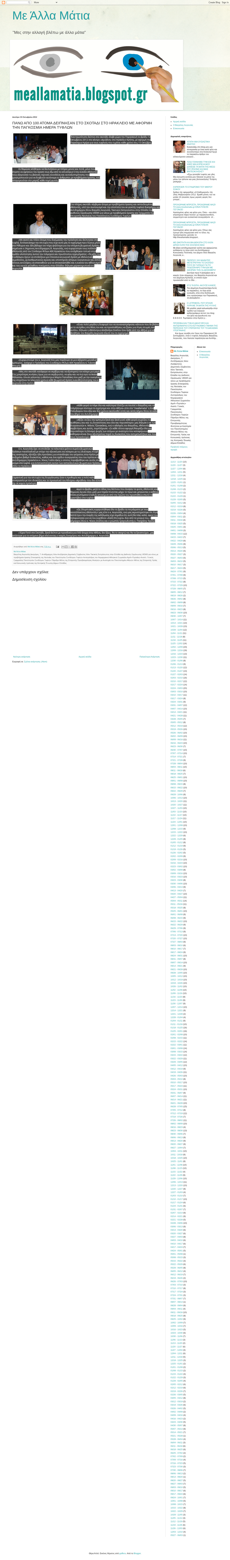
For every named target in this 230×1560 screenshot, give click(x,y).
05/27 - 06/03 (177, 558)
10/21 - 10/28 (177, 626)
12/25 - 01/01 (177, 482)
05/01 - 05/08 (177, 1254)
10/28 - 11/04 (177, 630)
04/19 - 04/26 (177, 1072)
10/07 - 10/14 (177, 619)
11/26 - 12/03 (177, 1528)
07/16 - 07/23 (177, 1463)
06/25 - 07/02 (177, 1453)
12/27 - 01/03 (177, 1192)
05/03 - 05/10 (177, 1079)
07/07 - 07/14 (177, 753)
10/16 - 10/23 (177, 1329)
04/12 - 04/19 (177, 1069)
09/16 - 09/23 (177, 609)
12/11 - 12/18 (177, 475)
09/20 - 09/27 (177, 1144)
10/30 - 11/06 (177, 1336)
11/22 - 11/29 (176, 1175)
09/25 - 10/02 (177, 1319)
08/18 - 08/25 (177, 774)
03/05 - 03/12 (177, 1398)
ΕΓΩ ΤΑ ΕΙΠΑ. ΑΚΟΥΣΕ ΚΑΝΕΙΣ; (201, 285)
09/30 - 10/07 (177, 616)
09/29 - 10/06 (177, 794)
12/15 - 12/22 (177, 832)
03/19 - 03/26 (177, 1405)
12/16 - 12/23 (177, 654)
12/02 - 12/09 (177, 647)
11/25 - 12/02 (177, 643)
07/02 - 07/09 (177, 1456)
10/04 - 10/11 (177, 1151)
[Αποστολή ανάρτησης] (57, 547)
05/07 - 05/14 (177, 1429)
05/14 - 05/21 (177, 1432)
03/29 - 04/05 (177, 1062)
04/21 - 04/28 (177, 715)
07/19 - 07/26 (177, 1117)
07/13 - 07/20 (177, 935)
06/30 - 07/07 (177, 750)
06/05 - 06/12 (177, 1271)
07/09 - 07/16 (177, 1460)
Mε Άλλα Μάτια (181, 351)
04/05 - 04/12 (177, 1065)
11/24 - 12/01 (177, 822)
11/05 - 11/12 (176, 1518)
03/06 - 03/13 (177, 1226)
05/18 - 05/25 (177, 908)
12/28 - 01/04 (177, 1017)
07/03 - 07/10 (177, 1285)
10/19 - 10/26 (177, 983)
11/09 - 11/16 (176, 993)
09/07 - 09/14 (177, 962)
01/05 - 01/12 (177, 842)
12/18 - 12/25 (177, 479)
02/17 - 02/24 (177, 685)
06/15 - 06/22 (177, 921)
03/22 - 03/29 (177, 1058)
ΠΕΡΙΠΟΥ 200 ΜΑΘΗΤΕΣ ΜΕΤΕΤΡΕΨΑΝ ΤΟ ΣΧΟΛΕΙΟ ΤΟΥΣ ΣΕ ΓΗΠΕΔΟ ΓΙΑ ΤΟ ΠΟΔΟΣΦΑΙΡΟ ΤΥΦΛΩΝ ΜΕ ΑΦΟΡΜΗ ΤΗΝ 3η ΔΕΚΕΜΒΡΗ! (201, 265)
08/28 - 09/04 (177, 1305)
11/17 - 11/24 (176, 818)
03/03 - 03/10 (177, 691)
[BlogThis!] (66, 546)
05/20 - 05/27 (177, 554)
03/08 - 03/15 (177, 1052)
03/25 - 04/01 (177, 527)
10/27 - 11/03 (177, 808)
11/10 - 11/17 (176, 815)
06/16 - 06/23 (177, 743)
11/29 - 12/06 (177, 1178)
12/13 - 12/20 (177, 1185)
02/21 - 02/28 (177, 1220)
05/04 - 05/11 (177, 901)
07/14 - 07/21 (177, 757)
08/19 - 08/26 (177, 595)
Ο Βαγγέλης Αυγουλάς (183, 125)
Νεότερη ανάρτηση (21, 657)
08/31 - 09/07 (177, 959)
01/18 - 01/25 (177, 1027)
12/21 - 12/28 (177, 1014)
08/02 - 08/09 (177, 1124)
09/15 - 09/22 (177, 787)
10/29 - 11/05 (177, 1515)
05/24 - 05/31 (177, 1089)
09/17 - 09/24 (177, 1494)
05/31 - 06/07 (177, 1093)
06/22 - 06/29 (177, 925)
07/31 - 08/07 (177, 1298)
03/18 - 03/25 (177, 523)
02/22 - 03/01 (177, 1045)
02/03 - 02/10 (177, 678)
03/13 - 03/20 (177, 1230)
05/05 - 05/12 (177, 722)
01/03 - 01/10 (177, 1196)
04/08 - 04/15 (177, 534)
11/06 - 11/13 (176, 1340)
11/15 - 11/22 (176, 1172)
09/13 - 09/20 (177, 1141)
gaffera (122, 1553)
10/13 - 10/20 (177, 801)
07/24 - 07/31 (177, 1295)
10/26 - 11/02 (177, 986)
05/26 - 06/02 (177, 733)
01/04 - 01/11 (177, 1021)
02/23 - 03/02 (177, 866)
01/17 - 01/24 (177, 1202)
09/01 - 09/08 (177, 781)
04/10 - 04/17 (177, 1244)
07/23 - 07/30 (177, 1466)
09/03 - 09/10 (177, 1487)
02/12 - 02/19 (177, 506)
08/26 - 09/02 (177, 599)
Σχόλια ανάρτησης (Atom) (35, 661)
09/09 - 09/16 (177, 606)
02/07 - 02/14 (177, 1213)
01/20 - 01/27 (177, 671)
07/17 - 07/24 (177, 1292)
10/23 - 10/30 (177, 1333)
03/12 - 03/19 (177, 1401)
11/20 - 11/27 (176, 465)
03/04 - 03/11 (177, 517)
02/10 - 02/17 (177, 681)
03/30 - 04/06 (177, 884)
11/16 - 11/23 (176, 997)
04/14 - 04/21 (177, 712)
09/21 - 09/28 (177, 969)
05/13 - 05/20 (177, 551)
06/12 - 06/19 (177, 1274)
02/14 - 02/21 (177, 1216)
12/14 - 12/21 (177, 1010)
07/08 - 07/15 (177, 578)
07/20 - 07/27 (177, 938)
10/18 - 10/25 (177, 1158)
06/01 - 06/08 (177, 914)
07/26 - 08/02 (177, 1120)
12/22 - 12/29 (177, 835)
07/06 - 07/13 (177, 931)
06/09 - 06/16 (177, 739)
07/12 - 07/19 (177, 1113)
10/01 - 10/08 (177, 1501)
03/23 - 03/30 (177, 880)
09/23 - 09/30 (177, 613)
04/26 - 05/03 (177, 1076)
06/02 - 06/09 (177, 736)
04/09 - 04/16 (177, 1415)
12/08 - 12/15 (177, 829)
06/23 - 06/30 (177, 746)
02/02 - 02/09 (177, 856)
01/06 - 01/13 (177, 664)
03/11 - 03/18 (177, 520)
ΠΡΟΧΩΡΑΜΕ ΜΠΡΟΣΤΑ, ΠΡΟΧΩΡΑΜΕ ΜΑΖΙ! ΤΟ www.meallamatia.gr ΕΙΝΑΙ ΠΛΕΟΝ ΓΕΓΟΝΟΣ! (194, 207)
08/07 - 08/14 (177, 1302)
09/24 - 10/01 (177, 1497)
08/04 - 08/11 (177, 767)
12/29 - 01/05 (177, 839)
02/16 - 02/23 (177, 863)
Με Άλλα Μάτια (51, 15)
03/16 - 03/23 (177, 877)
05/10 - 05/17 (177, 1082)
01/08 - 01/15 (177, 489)
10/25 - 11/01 (177, 1161)
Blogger (137, 1553)
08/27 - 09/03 (177, 1484)
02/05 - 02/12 (177, 503)
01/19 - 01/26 (177, 849)
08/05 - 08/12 (177, 592)
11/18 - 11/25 (176, 640)
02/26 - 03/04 (177, 513)
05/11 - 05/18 (177, 904)
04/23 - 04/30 (177, 1422)
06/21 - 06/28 (177, 1103)
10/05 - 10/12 (177, 976)
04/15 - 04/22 (177, 537)
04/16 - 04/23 (177, 1419)
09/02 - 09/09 (177, 602)
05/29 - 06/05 (177, 1268)
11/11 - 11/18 (176, 637)
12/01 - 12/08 (177, 825)
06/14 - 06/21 (177, 1099)
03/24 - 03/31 (177, 702)
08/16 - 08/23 (177, 1127)
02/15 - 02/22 (177, 1041)
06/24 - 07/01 (177, 571)
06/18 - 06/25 (177, 1449)
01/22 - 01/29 (177, 496)
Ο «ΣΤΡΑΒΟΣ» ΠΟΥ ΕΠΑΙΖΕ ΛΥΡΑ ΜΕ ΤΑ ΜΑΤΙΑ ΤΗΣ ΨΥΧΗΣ (201, 304)
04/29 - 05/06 (177, 544)
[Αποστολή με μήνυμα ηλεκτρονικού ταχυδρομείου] (63, 546)
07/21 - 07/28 (177, 760)
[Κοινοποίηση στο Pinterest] (75, 546)
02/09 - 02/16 (177, 859)
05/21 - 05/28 (177, 1436)
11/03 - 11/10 (176, 812)
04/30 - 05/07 (177, 1425)
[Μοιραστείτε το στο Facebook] (72, 546)
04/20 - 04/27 (177, 894)
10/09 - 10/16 (177, 1326)
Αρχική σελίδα (85, 657)
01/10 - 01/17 (177, 1199)
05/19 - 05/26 (177, 729)
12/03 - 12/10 (177, 1532)
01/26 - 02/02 (177, 853)
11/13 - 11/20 (176, 462)
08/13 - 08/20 (177, 1477)
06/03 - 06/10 (177, 561)
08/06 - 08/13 (177, 1473)
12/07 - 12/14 (177, 1007)
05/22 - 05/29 (177, 1264)
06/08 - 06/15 (177, 918)
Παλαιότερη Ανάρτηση (150, 657)
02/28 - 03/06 (177, 1223)
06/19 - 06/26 (177, 1278)
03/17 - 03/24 (177, 698)
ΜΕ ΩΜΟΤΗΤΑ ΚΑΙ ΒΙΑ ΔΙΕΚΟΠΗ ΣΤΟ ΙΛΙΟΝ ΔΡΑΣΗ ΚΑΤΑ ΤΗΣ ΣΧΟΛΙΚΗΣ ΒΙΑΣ (193, 243)
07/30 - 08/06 (177, 1470)
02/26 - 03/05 (177, 1394)
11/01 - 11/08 (176, 1165)
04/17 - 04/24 (177, 1247)
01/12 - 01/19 (177, 846)
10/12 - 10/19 (177, 980)
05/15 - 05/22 (177, 1261)
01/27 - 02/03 (177, 674)
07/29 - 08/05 (177, 589)
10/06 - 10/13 (177, 798)
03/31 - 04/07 (177, 705)
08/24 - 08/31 (177, 956)
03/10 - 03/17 (177, 695)
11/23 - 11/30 (176, 1000)
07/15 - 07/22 (177, 582)
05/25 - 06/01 (177, 911)
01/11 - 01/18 (177, 1024)
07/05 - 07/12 (177, 1110)
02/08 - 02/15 (177, 1038)
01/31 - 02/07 (177, 1209)
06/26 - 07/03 (177, 1281)
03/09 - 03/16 (177, 873)
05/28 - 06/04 (177, 1439)
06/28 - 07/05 (177, 1106)
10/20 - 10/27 (177, 805)
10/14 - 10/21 (177, 623)
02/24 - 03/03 (177, 688)
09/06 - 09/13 (177, 1137)
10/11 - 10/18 (177, 1154)
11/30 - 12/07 (177, 1003)
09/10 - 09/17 (177, 1491)
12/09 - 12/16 (177, 650)
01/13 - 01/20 (177, 667)
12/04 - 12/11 (177, 472)
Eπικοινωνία (178, 128)
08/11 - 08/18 (177, 770)
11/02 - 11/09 (176, 990)
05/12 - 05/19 (177, 726)
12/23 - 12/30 (177, 657)
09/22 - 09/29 (177, 791)
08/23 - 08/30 (177, 1130)
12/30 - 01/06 (177, 660)
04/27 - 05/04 (177, 897)
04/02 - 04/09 (177, 1412)
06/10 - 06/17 (177, 564)
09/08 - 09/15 (177, 784)
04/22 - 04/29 (177, 541)
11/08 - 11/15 (176, 1168)
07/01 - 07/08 (177, 575)
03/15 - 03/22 (177, 1055)
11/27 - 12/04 (177, 469)
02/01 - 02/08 (177, 1034)
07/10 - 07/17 (177, 1288)
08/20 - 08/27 (177, 1480)
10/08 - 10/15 (177, 1504)
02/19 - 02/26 (177, 510)
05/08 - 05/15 (177, 1257)
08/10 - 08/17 (177, 949)
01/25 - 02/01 (177, 1031)
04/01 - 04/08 (177, 530)
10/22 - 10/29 (177, 1511)
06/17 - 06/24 (177, 568)
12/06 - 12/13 (177, 1182)
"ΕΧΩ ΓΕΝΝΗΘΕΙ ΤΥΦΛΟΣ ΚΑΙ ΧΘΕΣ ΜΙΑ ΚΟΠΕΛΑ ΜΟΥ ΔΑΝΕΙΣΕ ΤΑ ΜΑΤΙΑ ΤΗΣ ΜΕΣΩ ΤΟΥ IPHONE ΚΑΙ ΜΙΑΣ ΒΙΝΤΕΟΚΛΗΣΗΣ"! (201, 167)
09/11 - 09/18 (177, 1312)
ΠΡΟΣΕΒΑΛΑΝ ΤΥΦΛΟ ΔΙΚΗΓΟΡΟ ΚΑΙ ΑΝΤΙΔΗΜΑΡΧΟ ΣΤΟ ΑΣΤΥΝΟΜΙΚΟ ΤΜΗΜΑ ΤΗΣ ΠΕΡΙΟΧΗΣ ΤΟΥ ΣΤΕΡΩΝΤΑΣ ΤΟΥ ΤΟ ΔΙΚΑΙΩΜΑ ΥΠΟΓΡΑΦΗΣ (195, 327)
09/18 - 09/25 (177, 1316)
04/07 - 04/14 (177, 709)
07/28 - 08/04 (177, 763)
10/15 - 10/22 (177, 1508)
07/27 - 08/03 (177, 942)
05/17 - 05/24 (177, 1086)
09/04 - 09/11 (177, 1309)
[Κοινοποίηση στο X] (69, 546)
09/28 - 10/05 (177, 973)
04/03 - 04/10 (177, 1240)
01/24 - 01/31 (177, 1206)
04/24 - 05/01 (177, 1251)
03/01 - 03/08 (177, 1048)
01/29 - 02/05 (177, 499)
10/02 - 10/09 (177, 1323)
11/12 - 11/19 (176, 1521)
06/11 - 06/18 (177, 1446)
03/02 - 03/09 (177, 870)
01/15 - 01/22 (177, 492)
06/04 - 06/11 (177, 1442)
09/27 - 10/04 (177, 1148)
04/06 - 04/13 (177, 887)
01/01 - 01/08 (177, 486)
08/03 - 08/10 (177, 945)
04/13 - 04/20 (177, 890)
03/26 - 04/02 (177, 1408)
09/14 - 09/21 (177, 966)
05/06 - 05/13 (177, 547)
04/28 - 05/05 (177, 719)
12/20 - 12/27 (177, 1189)
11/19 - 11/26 (176, 1525)
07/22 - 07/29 (177, 585)
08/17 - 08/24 (177, 952)
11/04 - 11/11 (176, 633)
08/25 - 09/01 (177, 777)
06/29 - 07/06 (177, 928)
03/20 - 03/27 (177, 1233)
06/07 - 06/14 (177, 1096)
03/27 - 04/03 (177, 1237)
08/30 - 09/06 (177, 1134)
